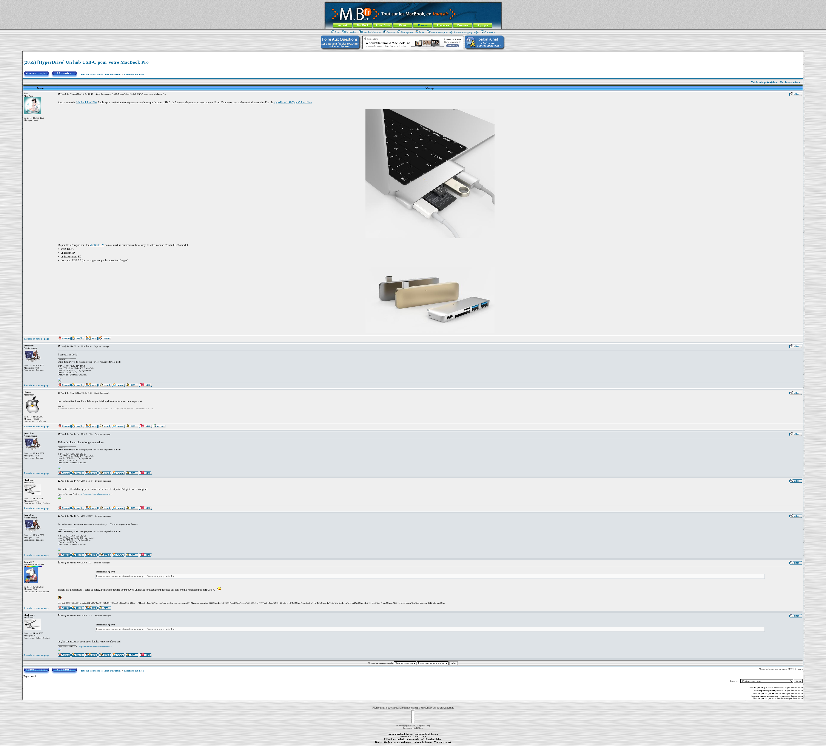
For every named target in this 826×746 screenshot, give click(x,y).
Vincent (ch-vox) (415, 739)
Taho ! (439, 739)
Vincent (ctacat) (442, 742)
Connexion (489, 32)
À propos (483, 25)
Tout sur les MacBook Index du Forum (100, 74)
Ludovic (401, 739)
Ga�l (387, 742)
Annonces (443, 25)
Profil (421, 32)
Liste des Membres (371, 32)
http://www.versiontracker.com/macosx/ (95, 494)
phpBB (407, 725)
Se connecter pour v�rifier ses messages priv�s (454, 32)
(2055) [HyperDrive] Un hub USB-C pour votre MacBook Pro (86, 62)
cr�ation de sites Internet (440, 744)
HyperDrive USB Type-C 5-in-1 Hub (293, 102)
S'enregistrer (407, 32)
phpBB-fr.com (418, 728)
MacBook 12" (96, 245)
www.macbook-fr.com (426, 734)
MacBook (363, 25)
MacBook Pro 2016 (86, 102)
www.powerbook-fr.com (400, 734)
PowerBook (383, 25)
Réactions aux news (134, 74)
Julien (416, 742)
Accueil (342, 25)
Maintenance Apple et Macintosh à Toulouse (419, 744)
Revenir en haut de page (36, 338)
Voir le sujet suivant (790, 82)
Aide (337, 32)
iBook (402, 25)
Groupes (391, 32)
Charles (430, 739)
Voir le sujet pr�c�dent (764, 82)
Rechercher (350, 32)
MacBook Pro (398, 744)
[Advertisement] (413, 53)
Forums (423, 25)
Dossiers (462, 25)
